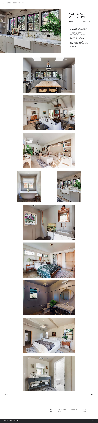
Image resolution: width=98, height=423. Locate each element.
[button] (92, 3)
